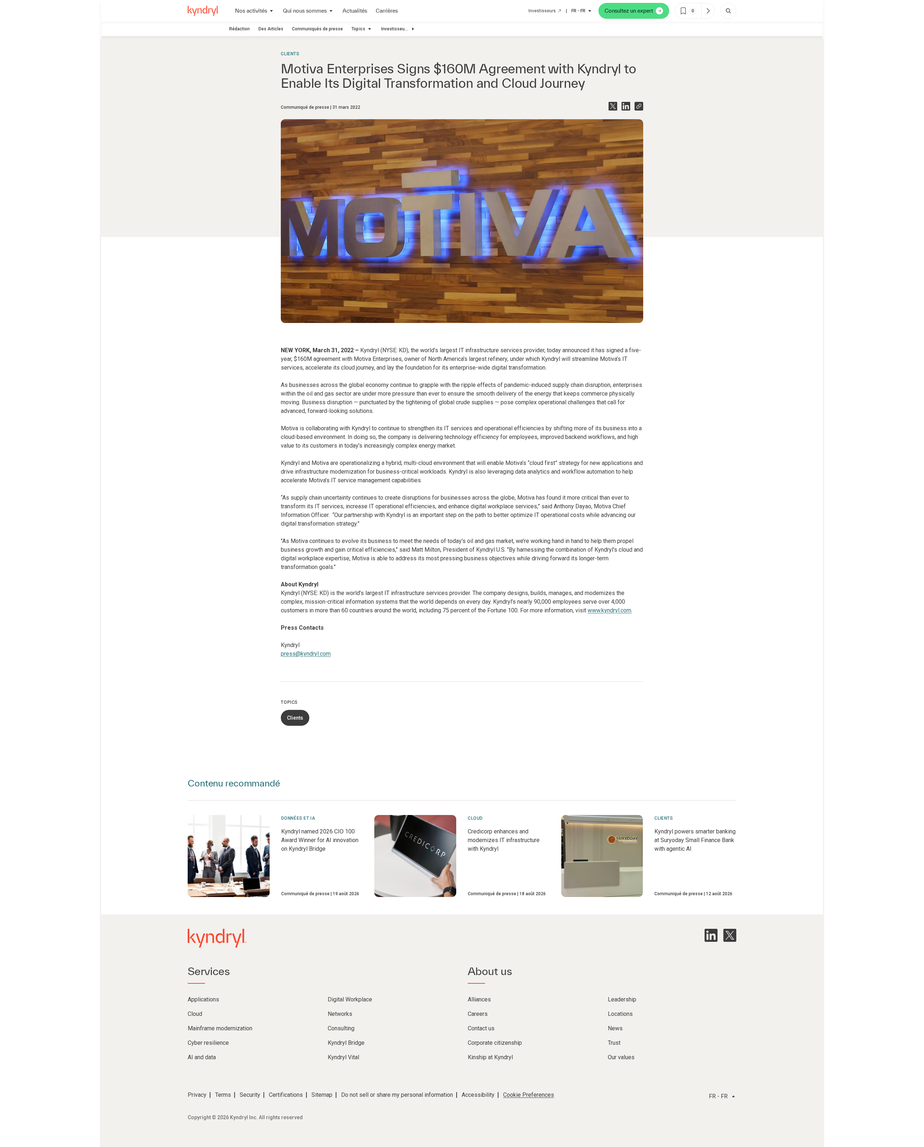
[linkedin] (711, 935)
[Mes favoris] (707, 10)
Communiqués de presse (317, 28)
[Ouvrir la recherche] (728, 11)
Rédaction (239, 28)
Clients (290, 53)
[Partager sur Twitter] (613, 106)
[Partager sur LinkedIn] (626, 106)
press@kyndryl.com (306, 653)
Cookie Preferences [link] (528, 1094)
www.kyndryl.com (609, 610)
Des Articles (270, 28)
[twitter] (729, 935)
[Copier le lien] (639, 106)
